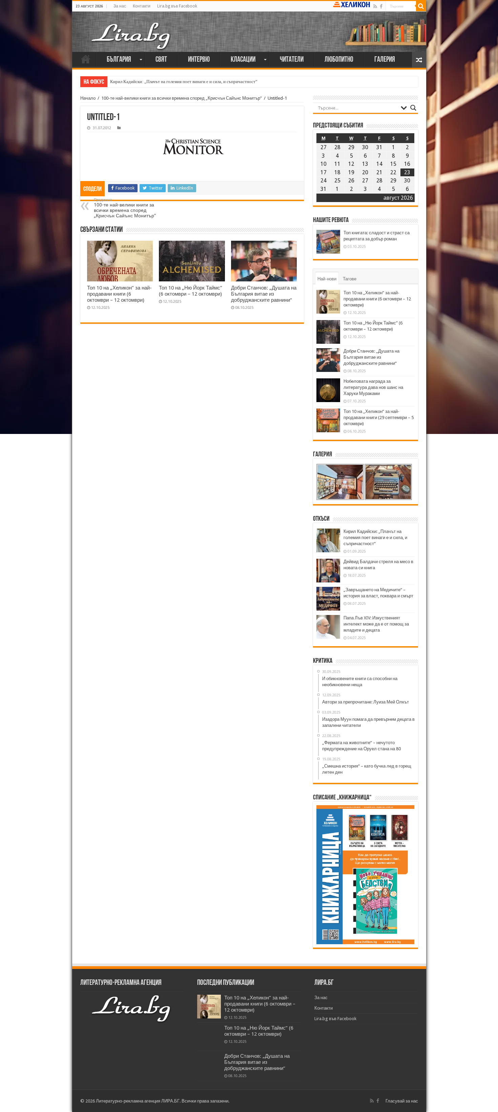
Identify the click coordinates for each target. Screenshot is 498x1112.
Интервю (199, 60)
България (119, 60)
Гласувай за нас (402, 1101)
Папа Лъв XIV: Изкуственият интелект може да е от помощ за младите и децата (376, 624)
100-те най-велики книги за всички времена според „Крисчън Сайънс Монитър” (181, 98)
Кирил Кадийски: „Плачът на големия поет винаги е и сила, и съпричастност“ (183, 81)
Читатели (292, 60)
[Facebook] (381, 6)
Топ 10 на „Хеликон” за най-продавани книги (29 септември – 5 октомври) (379, 417)
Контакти (141, 6)
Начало (86, 59)
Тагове (349, 278)
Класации (243, 60)
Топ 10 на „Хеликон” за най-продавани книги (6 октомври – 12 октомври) (119, 294)
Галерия (384, 60)
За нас (119, 6)
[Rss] (375, 6)
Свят (161, 60)
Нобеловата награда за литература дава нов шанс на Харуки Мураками (373, 387)
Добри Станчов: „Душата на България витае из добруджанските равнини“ (263, 294)
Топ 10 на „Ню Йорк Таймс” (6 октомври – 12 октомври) (190, 291)
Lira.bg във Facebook (177, 6)
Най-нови (326, 278)
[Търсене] (421, 6)
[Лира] (131, 35)
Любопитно (339, 60)
